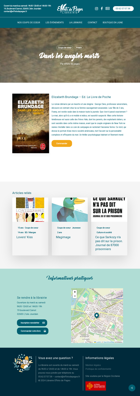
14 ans (21, 232)
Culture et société (104, 232)
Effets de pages (72, 64)
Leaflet (98, 342)
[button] (62, 143)
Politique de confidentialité (98, 369)
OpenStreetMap (108, 342)
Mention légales (93, 365)
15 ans (21, 228)
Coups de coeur (65, 48)
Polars (79, 48)
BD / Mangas (30, 232)
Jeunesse (76, 228)
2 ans (59, 232)
